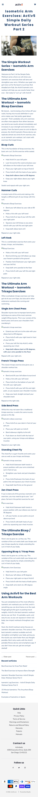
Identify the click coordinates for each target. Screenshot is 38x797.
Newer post (30, 657)
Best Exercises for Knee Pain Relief (14, 666)
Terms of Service (19, 719)
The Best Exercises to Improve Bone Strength (18, 671)
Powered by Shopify (25, 792)
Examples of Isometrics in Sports (13, 697)
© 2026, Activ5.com (11, 792)
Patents (19, 731)
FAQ (19, 713)
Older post (7, 657)
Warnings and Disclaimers (19, 722)
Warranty (19, 728)
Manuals (19, 734)
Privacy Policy (19, 716)
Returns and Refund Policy (19, 725)
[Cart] (35, 4)
